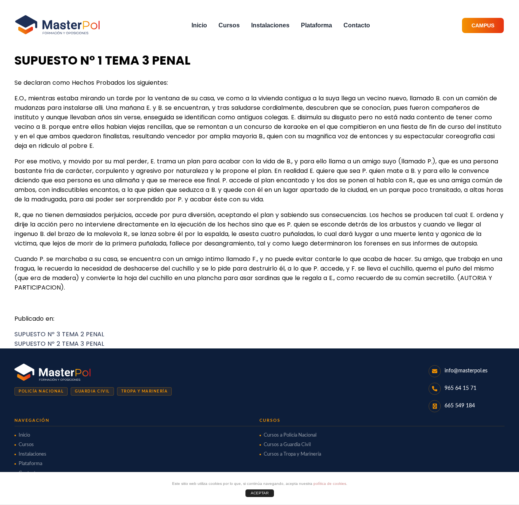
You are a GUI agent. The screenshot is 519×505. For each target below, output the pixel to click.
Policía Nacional (41, 391)
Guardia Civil (92, 391)
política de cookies (329, 483)
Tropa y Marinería (144, 391)
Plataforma (316, 25)
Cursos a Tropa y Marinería (292, 454)
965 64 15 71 (460, 388)
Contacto (356, 25)
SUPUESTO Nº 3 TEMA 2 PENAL (59, 334)
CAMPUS (483, 25)
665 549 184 (460, 405)
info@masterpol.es (466, 371)
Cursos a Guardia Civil (287, 444)
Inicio (199, 25)
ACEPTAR (260, 493)
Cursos (229, 25)
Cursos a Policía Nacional (290, 435)
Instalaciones (270, 25)
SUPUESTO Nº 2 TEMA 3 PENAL (59, 343)
